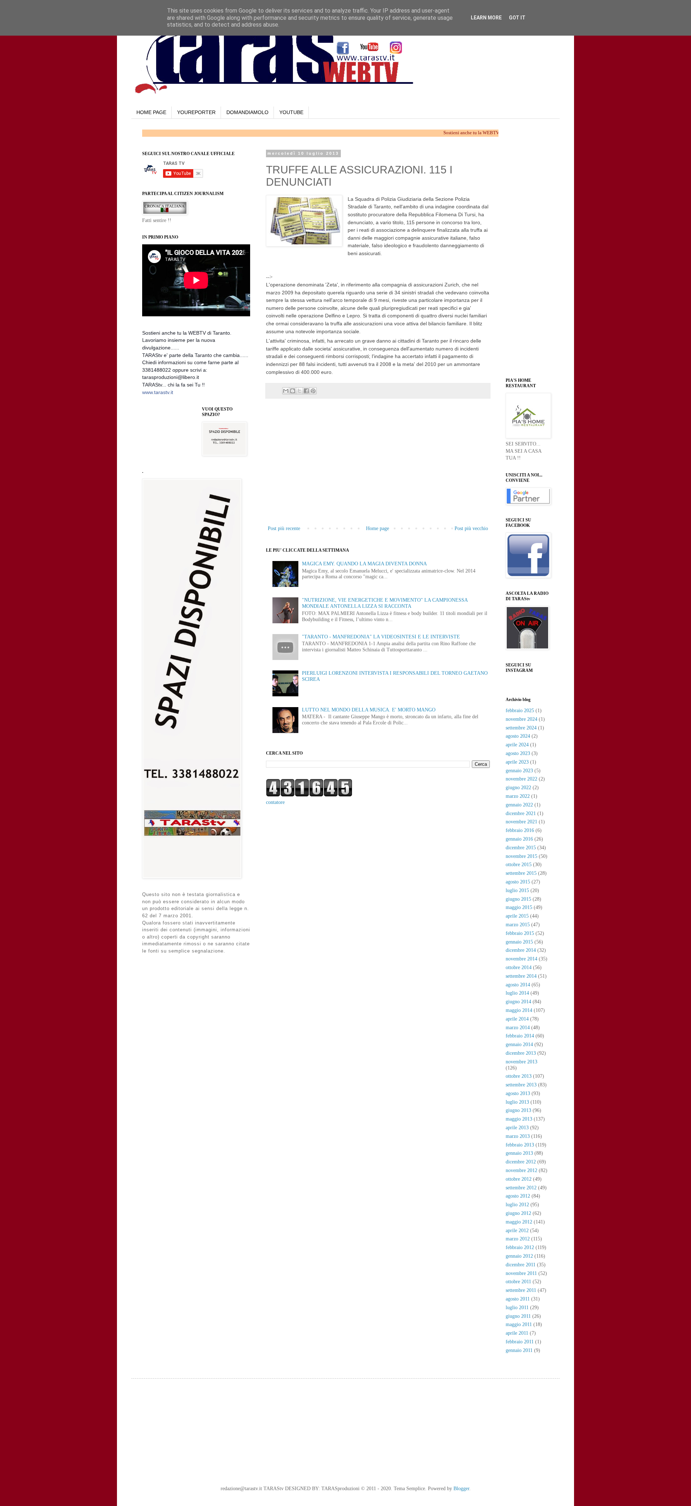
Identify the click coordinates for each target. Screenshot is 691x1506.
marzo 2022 (518, 796)
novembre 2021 (521, 821)
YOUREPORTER (196, 112)
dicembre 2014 (521, 950)
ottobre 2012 (519, 1179)
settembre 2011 (521, 1290)
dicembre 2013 (521, 1053)
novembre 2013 (521, 1061)
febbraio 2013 (520, 1145)
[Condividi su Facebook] (306, 390)
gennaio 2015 (519, 942)
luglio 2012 (517, 1204)
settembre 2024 (521, 728)
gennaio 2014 (519, 1044)
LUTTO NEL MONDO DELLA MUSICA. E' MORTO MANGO (368, 710)
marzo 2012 (518, 1239)
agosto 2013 (518, 1093)
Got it (517, 18)
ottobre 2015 (519, 864)
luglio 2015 (517, 890)
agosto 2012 (518, 1196)
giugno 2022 (518, 787)
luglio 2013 (517, 1102)
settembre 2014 (521, 976)
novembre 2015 (521, 856)
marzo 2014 (518, 1027)
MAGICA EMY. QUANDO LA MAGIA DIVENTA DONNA (364, 563)
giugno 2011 (518, 1316)
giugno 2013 (518, 1110)
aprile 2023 (517, 762)
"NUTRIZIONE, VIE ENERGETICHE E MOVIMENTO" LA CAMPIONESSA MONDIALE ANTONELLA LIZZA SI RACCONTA (385, 603)
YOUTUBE (291, 112)
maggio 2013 (519, 1119)
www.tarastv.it (157, 392)
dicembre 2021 (521, 813)
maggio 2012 (519, 1222)
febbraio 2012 (520, 1247)
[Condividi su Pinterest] (313, 390)
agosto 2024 (518, 736)
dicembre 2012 (521, 1161)
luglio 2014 (517, 993)
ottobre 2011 (518, 1281)
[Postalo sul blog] (292, 390)
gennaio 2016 (519, 839)
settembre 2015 (521, 873)
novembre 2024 (521, 719)
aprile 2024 (517, 744)
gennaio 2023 (519, 770)
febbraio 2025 (520, 710)
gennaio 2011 (519, 1350)
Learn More (486, 18)
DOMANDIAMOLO (247, 112)
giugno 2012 (518, 1213)
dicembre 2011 (521, 1264)
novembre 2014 (521, 959)
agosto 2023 (518, 753)
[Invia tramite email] (285, 390)
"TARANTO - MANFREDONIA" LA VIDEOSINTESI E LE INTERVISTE (381, 636)
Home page (377, 528)
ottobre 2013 (519, 1076)
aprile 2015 (517, 916)
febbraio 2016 (520, 830)
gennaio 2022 (519, 805)
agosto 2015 (518, 882)
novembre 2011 (521, 1273)
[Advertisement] (358, 268)
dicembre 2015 (521, 847)
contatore (275, 802)
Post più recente (284, 528)
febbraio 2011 (520, 1341)
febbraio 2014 (520, 1036)
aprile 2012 (517, 1230)
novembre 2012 (521, 1170)
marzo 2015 (518, 924)
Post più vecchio (471, 528)
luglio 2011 (517, 1307)
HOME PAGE (151, 112)
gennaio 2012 (519, 1256)
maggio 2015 (519, 907)
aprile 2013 (517, 1127)
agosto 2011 (518, 1299)
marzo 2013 (518, 1136)
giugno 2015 (518, 899)
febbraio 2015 (520, 933)
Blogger (461, 1488)
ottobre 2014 (519, 967)
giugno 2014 (518, 1001)
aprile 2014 (517, 1019)
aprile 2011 (517, 1333)
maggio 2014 (519, 1010)
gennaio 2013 (519, 1153)
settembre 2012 (521, 1187)
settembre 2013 (521, 1084)
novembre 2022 (521, 779)
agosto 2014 (518, 984)
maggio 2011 (519, 1324)
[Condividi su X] (299, 390)
